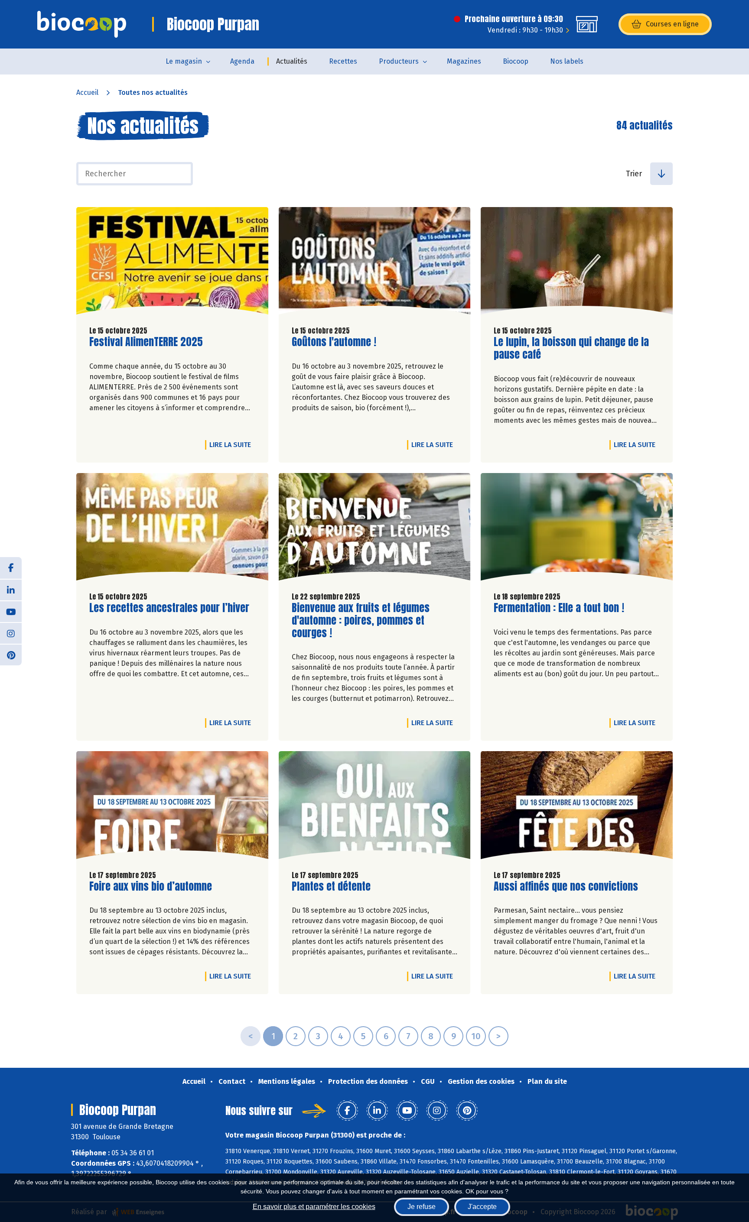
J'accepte (482, 1206)
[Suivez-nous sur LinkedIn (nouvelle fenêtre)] (11, 589)
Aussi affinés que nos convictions (566, 886)
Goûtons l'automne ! (334, 342)
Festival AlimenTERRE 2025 (146, 342)
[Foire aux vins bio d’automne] (172, 807)
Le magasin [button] (184, 61)
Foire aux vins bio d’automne (150, 886)
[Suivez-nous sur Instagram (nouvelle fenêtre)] (11, 633)
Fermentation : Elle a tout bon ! (559, 608)
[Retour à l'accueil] (81, 24)
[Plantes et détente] (375, 807)
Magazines (464, 61)
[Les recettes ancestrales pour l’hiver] (172, 529)
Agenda (242, 61)
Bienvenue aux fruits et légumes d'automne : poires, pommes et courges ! (361, 620)
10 (476, 1036)
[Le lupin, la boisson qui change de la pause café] (577, 263)
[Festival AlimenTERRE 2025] (172, 263)
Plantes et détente (331, 886)
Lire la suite (232, 444)
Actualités (291, 61)
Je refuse (421, 1206)
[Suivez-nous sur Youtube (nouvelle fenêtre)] (11, 611)
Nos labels (566, 61)
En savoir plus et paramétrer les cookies (314, 1206)
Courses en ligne (672, 24)
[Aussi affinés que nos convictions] (577, 807)
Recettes (343, 61)
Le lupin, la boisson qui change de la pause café (571, 348)
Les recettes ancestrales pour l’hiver (169, 608)
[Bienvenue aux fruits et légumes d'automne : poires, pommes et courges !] (375, 529)
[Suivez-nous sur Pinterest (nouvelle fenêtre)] (11, 654)
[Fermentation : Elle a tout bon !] (577, 529)
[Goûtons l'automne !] (375, 263)
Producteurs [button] (399, 61)
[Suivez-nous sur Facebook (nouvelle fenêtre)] (11, 568)
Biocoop (515, 61)
